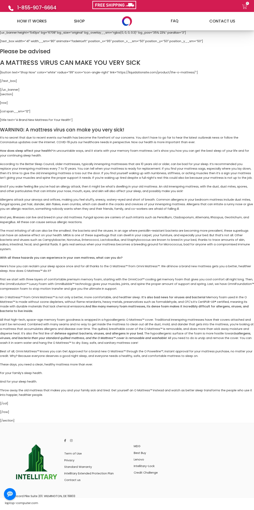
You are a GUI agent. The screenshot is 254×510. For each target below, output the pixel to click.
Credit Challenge (146, 473)
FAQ (174, 21)
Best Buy (140, 453)
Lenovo (139, 459)
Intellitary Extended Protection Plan (89, 473)
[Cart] (246, 7)
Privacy (69, 460)
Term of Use (73, 454)
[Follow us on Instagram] (71, 440)
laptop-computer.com (21, 503)
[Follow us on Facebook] (65, 440)
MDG (137, 446)
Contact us (72, 480)
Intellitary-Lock (144, 466)
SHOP (79, 21)
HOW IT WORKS (32, 21)
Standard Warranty (78, 467)
